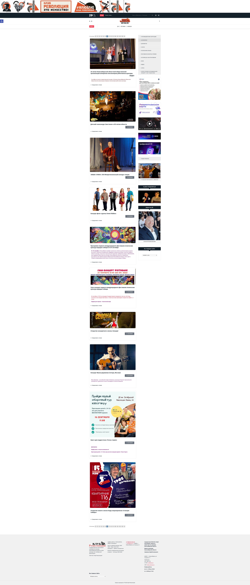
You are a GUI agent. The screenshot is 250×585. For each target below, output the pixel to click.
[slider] (148, 128)
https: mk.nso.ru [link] (150, 564)
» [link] (124, 36)
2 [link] (99, 36)
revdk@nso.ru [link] (130, 543)
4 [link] (103, 36)
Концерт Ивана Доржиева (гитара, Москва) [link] (106, 373)
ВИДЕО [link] (142, 64)
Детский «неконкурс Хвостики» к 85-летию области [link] (109, 124)
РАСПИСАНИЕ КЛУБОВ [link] (146, 50)
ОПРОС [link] (142, 68)
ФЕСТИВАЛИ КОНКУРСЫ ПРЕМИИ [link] (148, 54)
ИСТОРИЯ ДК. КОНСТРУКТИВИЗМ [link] (148, 57)
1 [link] (97, 36)
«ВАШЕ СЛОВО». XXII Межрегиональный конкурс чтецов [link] (110, 175)
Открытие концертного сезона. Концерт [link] (104, 331)
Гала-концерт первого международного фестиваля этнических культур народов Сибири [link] (113, 288)
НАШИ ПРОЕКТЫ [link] (145, 158)
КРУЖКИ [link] (123, 26)
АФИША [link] (129, 26)
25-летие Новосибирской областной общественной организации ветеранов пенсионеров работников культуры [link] (112, 72)
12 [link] (119, 36)
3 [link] (101, 36)
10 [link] (115, 36)
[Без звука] (157, 128)
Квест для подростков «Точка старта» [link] (104, 440)
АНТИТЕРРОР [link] (144, 40)
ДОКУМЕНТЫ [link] (144, 43)
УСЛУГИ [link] (143, 47)
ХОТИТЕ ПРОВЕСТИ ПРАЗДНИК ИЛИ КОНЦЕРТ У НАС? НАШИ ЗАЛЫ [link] (149, 72)
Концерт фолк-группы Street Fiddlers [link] (103, 213)
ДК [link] (118, 26)
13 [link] (122, 36)
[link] (1, 21)
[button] (149, 123)
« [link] (95, 36)
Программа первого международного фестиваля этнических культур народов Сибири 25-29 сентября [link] (112, 246)
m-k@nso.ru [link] (150, 562)
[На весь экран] (159, 128)
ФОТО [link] (142, 61)
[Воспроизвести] (140, 128)
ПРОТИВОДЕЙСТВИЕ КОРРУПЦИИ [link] (148, 36)
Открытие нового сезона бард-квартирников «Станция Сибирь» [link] (110, 511)
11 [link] (117, 36)
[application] (149, 123)
